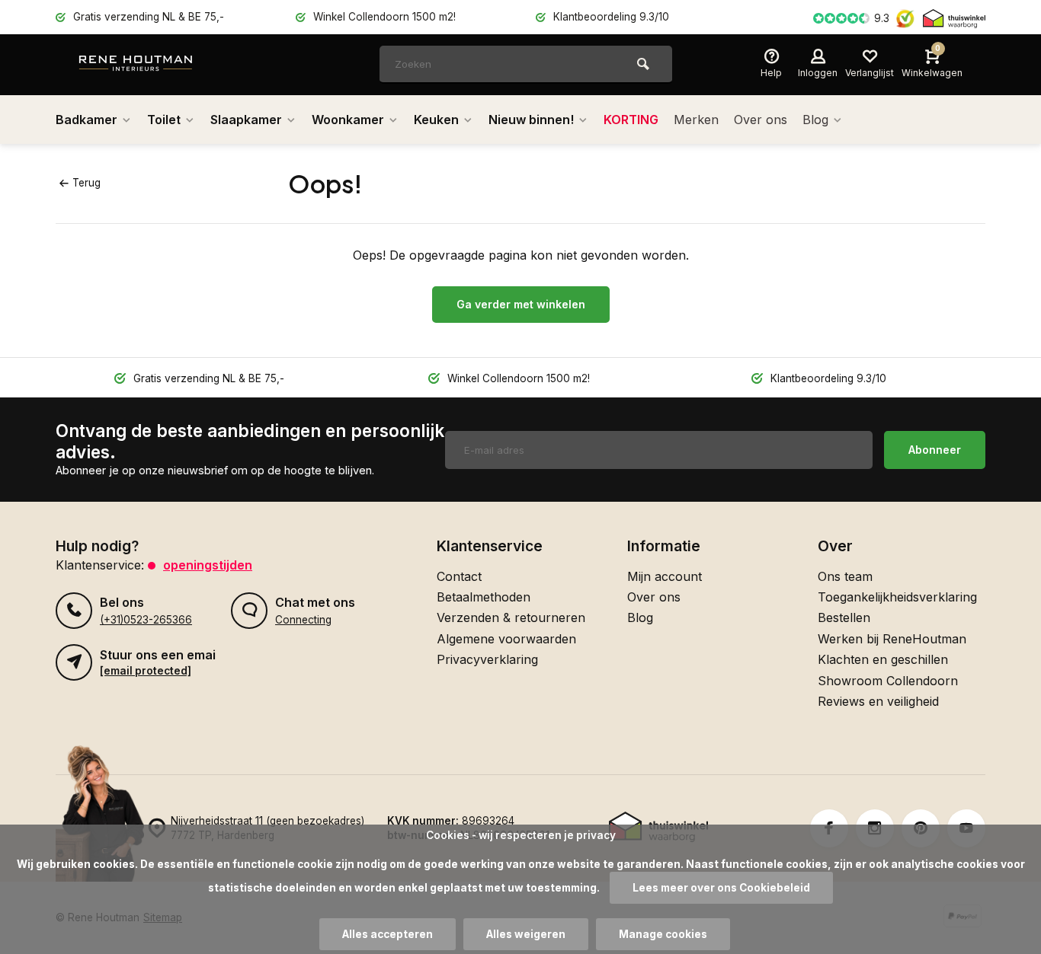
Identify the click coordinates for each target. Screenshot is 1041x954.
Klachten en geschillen (883, 659)
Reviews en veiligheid (878, 701)
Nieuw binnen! (531, 119)
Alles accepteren (387, 934)
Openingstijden (207, 565)
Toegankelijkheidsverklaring (897, 597)
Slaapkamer (246, 119)
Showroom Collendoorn (888, 680)
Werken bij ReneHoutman (892, 638)
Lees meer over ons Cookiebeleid (721, 888)
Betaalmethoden (483, 597)
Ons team (845, 576)
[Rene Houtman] (169, 65)
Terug (86, 183)
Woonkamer (348, 119)
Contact (459, 576)
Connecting (303, 620)
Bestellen (844, 617)
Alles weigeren (525, 934)
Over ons (760, 119)
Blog (815, 119)
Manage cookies (663, 934)
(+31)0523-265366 (146, 620)
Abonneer (934, 449)
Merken (696, 119)
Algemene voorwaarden (506, 638)
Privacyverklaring (487, 659)
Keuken (436, 119)
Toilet (164, 119)
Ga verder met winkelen (520, 304)
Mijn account (664, 576)
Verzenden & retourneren (511, 617)
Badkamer (86, 119)
